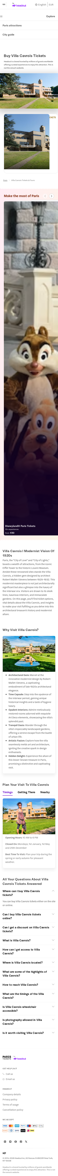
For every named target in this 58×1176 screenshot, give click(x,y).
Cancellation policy (13, 1109)
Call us (9, 1073)
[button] (29, 893)
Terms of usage (11, 1104)
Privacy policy (10, 1099)
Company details (12, 1094)
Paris (5, 180)
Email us (10, 1079)
